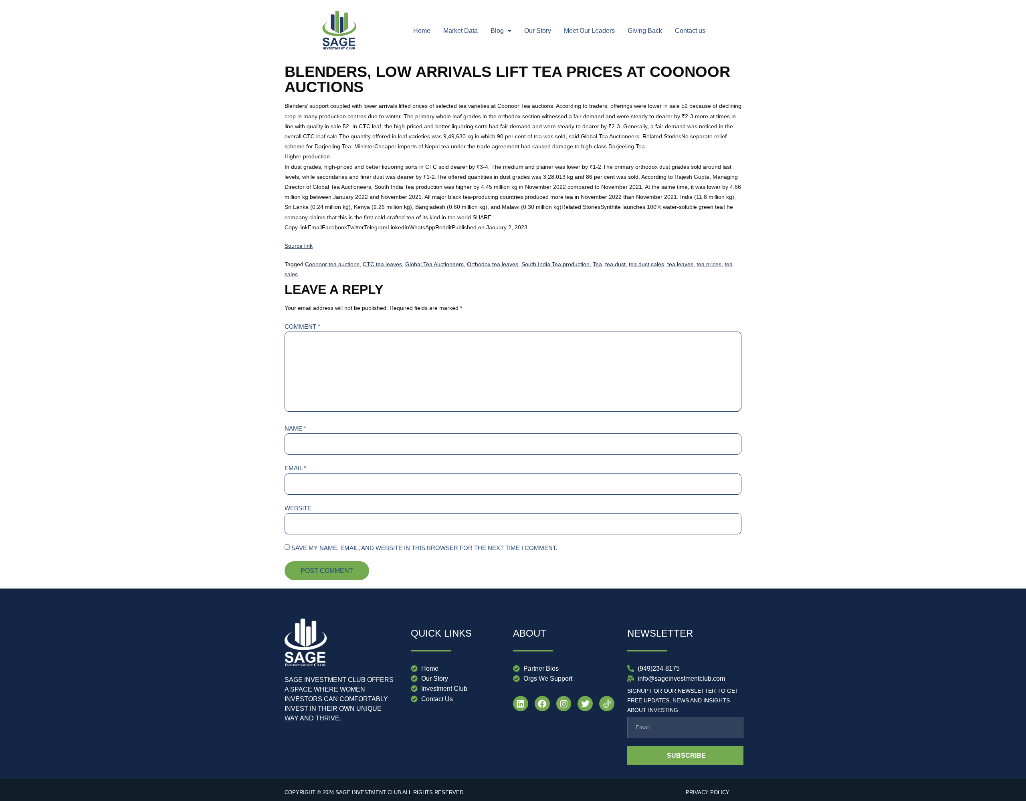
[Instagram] (564, 703)
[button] (501, 31)
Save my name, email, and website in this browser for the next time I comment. (424, 547)
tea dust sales (646, 264)
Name (295, 428)
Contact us (690, 30)
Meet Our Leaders (589, 30)
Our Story (537, 30)
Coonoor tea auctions (332, 264)
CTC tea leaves (382, 264)
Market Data (460, 30)
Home (421, 30)
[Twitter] (585, 703)
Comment (302, 326)
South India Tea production (555, 264)
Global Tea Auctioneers (434, 264)
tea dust (615, 264)
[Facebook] (542, 703)
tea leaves (680, 264)
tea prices (709, 264)
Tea (597, 264)
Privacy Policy (707, 792)
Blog (497, 30)
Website (298, 508)
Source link (299, 246)
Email (295, 468)
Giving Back (645, 30)
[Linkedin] (520, 703)
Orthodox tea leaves (492, 264)
